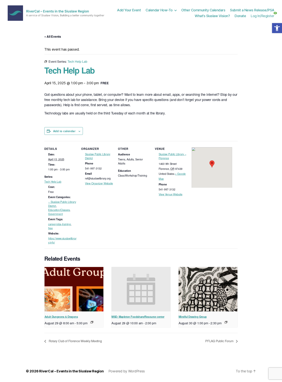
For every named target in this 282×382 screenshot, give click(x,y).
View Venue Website (170, 194)
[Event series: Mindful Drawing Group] (226, 322)
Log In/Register (262, 16)
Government (55, 214)
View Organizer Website (99, 183)
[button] (277, 28)
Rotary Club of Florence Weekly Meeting (75, 341)
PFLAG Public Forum (219, 341)
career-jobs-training (59, 224)
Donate (240, 16)
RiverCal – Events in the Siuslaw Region (71, 371)
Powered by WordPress (126, 371)
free (50, 228)
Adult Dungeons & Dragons (61, 317)
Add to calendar (64, 131)
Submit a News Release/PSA (252, 10)
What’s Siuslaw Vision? (212, 16)
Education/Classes (59, 210)
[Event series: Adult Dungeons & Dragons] (92, 322)
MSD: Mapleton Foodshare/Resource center (137, 317)
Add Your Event (129, 10)
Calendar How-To (159, 10)
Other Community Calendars (203, 10)
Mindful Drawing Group (193, 317)
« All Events (52, 36)
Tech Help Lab (52, 181)
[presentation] (74, 289)
